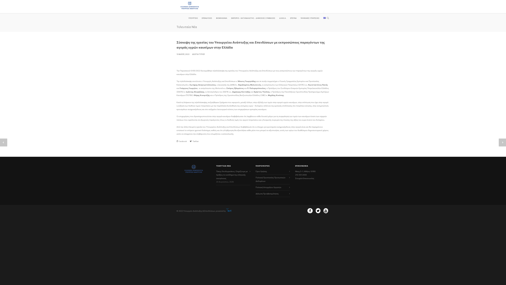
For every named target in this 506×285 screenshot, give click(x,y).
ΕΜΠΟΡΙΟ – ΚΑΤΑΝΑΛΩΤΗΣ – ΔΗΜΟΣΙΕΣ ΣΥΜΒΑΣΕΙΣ (253, 18)
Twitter (195, 141)
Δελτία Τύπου (198, 54)
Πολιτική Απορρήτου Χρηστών (268, 187)
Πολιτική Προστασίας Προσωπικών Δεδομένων (270, 179)
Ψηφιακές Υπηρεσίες (310, 18)
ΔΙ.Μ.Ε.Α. (282, 18)
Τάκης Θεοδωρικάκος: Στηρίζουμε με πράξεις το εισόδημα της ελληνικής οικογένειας (232, 174)
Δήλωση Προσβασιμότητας (267, 194)
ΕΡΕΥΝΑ (293, 18)
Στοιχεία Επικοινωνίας (304, 178)
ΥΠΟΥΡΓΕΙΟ (193, 18)
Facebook (182, 141)
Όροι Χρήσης (261, 171)
